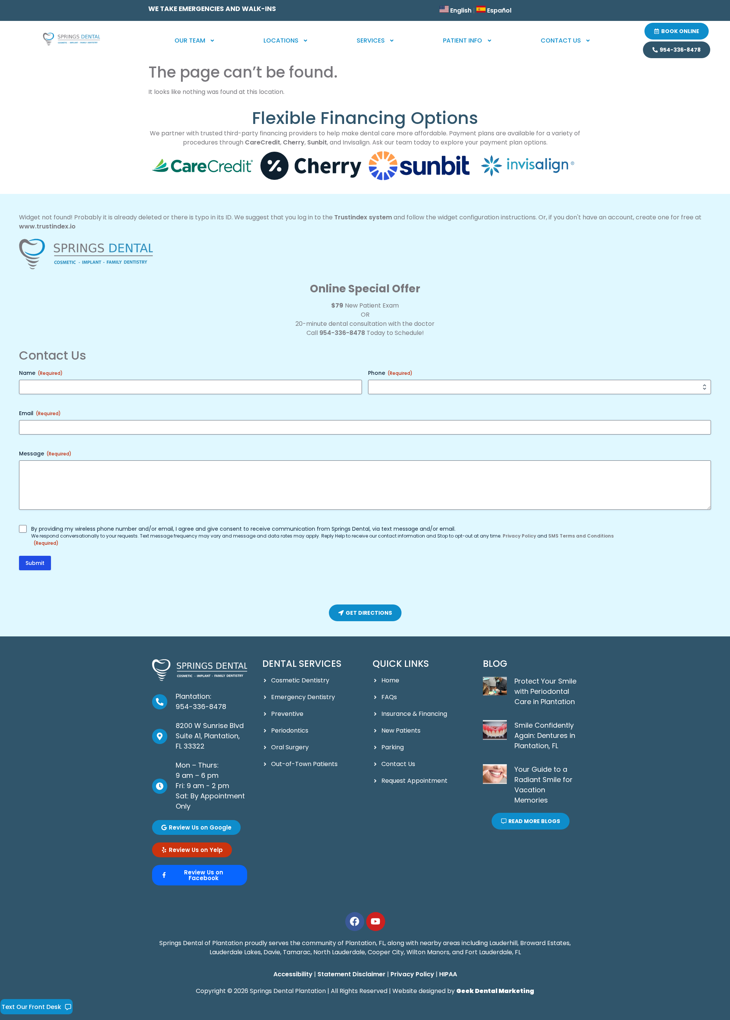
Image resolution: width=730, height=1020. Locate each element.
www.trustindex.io (47, 226)
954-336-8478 (342, 332)
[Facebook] (354, 921)
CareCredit (262, 142)
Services (371, 40)
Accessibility (293, 974)
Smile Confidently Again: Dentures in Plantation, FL (544, 735)
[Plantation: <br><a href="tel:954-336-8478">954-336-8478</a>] (159, 701)
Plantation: (193, 696)
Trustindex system (363, 217)
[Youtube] (375, 921)
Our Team (190, 40)
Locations (280, 40)
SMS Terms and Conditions (581, 536)
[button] (195, 40)
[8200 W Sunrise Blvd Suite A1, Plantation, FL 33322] (159, 736)
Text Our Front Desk (31, 1007)
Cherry (294, 142)
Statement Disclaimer (351, 974)
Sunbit (317, 142)
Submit (34, 563)
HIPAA (448, 974)
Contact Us (561, 40)
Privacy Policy (519, 536)
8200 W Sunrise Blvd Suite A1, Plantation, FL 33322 (210, 736)
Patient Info (462, 40)
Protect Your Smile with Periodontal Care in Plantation (545, 691)
